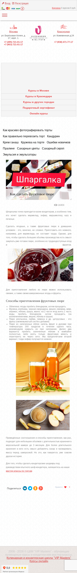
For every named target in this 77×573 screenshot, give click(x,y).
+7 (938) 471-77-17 (63, 42)
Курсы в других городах (38, 102)
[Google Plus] (41, 487)
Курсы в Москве (38, 90)
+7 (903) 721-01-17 (13, 44)
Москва (13, 31)
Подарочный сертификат (39, 107)
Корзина (56, 8)
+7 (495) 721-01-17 (13, 42)
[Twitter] (30, 487)
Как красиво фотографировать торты (27, 130)
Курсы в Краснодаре (38, 96)
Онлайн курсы (39, 113)
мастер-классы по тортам (19, 471)
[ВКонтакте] (25, 487)
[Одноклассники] (35, 487)
